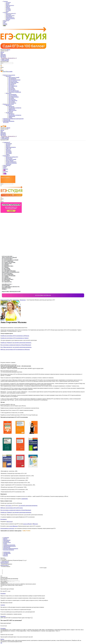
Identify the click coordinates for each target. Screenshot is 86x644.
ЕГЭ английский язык (14, 90)
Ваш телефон (4, 581)
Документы (8, 8)
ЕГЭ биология (12, 89)
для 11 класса (8, 505)
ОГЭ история (12, 101)
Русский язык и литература (15, 107)
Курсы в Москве (9, 16)
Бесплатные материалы (43, 295)
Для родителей (6, 119)
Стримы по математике (10, 18)
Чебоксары (3, 54)
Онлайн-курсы (6, 284)
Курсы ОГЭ (8, 93)
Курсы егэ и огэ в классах (9, 75)
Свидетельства (6, 547)
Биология (11, 111)
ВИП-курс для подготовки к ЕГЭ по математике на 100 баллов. (15, 349)
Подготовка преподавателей (11, 291)
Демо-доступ (9, 521)
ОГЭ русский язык (13, 95)
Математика (11, 106)
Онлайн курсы (9, 112)
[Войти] (1, 69)
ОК (1, 642)
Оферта (7, 11)
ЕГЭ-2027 (5, 23)
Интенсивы (8, 19)
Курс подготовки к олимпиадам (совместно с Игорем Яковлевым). (16, 344)
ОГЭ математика (12, 94)
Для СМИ (5, 554)
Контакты (8, 3)
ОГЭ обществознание (14, 96)
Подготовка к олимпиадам (15, 92)
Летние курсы (8, 14)
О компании (5, 1)
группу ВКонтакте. (13, 526)
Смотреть (3, 605)
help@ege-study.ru (5, 562)
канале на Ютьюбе (27, 523)
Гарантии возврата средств (9, 546)
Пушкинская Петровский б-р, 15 (9, 58)
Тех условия (8, 10)
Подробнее (3, 593)
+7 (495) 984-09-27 (5, 60)
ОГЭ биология (12, 99)
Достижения (8, 2)
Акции (4, 25)
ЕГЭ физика (11, 84)
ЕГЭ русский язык (13, 81)
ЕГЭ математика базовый (14, 79)
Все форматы (4, 519)
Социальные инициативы (9, 544)
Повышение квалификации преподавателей (13, 118)
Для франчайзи (6, 552)
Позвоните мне (4, 582)
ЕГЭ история (12, 88)
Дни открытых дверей (10, 15)
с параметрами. (24, 498)
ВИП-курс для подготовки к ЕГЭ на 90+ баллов (12, 507)
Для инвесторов (7, 553)
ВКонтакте (35, 523)
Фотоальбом (8, 9)
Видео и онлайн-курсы (8, 104)
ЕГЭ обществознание (13, 82)
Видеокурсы (9, 105)
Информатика (12, 109)
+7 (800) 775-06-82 (5, 59)
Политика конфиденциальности (10, 548)
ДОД (4, 170)
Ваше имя (3, 579)
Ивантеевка (3, 55)
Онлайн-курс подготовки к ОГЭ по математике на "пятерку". (15, 338)
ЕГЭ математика (12, 78)
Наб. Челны (3, 56)
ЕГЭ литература (12, 83)
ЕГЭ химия (11, 87)
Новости (7, 4)
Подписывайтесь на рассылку (7, 528)
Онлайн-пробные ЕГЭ (10, 17)
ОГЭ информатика (13, 100)
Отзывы (4, 21)
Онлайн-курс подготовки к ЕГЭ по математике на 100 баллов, (15, 335)
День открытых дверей (14, 77)
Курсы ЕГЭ (8, 76)
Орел (2, 53)
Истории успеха (7, 542)
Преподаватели (6, 20)
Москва (8, 49)
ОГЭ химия (11, 98)
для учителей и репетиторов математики (28, 505)
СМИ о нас (8, 6)
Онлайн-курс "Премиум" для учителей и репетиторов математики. (16, 342)
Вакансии (8, 7)
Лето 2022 (5, 169)
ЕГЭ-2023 (5, 171)
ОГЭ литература (12, 102)
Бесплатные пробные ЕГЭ (11, 13)
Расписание (5, 12)
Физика (10, 117)
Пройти (2, 639)
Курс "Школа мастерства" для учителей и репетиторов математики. (16, 347)
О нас (4, 172)
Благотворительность (10, 5)
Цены (4, 22)
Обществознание (12, 110)
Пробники (5, 24)
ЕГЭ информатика (13, 85)
